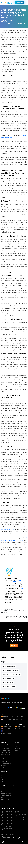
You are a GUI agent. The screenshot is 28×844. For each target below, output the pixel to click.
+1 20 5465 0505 (6, 728)
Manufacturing (4, 801)
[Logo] (6, 2)
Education (3, 789)
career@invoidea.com (21, 728)
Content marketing (8, 678)
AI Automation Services (5, 754)
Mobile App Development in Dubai (6, 824)
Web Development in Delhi (20, 819)
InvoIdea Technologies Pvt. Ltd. (13, 580)
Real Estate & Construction (6, 795)
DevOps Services (4, 765)
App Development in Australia (7, 826)
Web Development (21, 22)
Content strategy (8, 682)
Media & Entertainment (5, 803)
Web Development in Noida (20, 817)
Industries (3, 773)
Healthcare (3, 791)
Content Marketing (9, 22)
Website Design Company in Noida (20, 815)
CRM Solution (17, 744)
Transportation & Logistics (6, 793)
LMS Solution (17, 748)
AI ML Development (5, 748)
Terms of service (4, 834)
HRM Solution (17, 750)
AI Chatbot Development (5, 750)
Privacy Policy (11, 834)
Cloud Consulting (4, 767)
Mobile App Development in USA (6, 812)
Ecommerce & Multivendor (6, 804)
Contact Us (19, 2)
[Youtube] (15, 734)
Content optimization (9, 686)
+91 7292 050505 (7, 726)
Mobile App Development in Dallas (6, 815)
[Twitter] (17, 734)
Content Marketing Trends (10, 670)
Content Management (9, 666)
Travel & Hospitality (5, 797)
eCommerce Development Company (20, 823)
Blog (2, 779)
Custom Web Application (6, 763)
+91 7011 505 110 (21, 726)
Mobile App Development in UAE (6, 821)
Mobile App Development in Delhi (20, 812)
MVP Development (4, 759)
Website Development (5, 746)
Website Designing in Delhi (20, 821)
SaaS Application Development (7, 761)
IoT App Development (5, 758)
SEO (2, 21)
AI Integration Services (5, 756)
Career (2, 777)
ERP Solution (17, 746)
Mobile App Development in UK (6, 818)
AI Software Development (6, 752)
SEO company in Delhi (14, 589)
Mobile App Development (6, 744)
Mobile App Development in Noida (6, 829)
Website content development (11, 674)
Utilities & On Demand (5, 788)
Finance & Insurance (5, 799)
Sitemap (2, 781)
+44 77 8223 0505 (7, 731)
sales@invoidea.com (7, 733)
